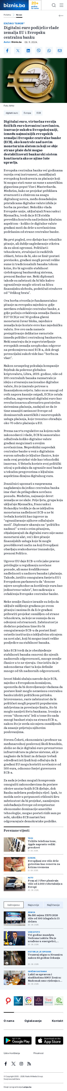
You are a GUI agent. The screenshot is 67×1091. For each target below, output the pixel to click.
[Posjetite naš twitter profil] (13, 1064)
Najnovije (33, 905)
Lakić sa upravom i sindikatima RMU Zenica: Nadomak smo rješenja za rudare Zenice (44, 977)
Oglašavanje (33, 1021)
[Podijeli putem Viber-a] (38, 50)
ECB (39, 113)
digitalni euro (12, 113)
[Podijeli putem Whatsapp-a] (49, 50)
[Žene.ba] (38, 1000)
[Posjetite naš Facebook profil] (6, 1064)
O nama (9, 1021)
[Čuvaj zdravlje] (48, 1000)
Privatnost (39, 1053)
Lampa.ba (27, 1087)
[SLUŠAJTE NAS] (28, 1000)
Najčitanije (53, 905)
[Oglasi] (8, 1000)
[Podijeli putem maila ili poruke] (59, 50)
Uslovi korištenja (12, 1053)
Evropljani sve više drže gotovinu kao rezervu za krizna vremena (44, 864)
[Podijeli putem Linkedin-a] (28, 50)
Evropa (27, 113)
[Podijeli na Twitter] (17, 50)
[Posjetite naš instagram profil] (21, 1064)
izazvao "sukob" (14, 23)
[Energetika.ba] (58, 1000)
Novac (19, 15)
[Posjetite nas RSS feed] (29, 1064)
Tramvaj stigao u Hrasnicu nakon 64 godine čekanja (45, 956)
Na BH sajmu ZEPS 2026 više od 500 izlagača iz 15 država (44, 918)
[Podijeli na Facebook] (7, 50)
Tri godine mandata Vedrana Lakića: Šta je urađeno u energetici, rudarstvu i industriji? (42, 938)
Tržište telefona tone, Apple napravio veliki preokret (42, 844)
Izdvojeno (13, 905)
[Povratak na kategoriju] (61, 16)
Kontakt (57, 1021)
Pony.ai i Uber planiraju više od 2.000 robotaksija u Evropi (45, 883)
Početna (7, 15)
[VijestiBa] (18, 1000)
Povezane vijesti (17, 830)
